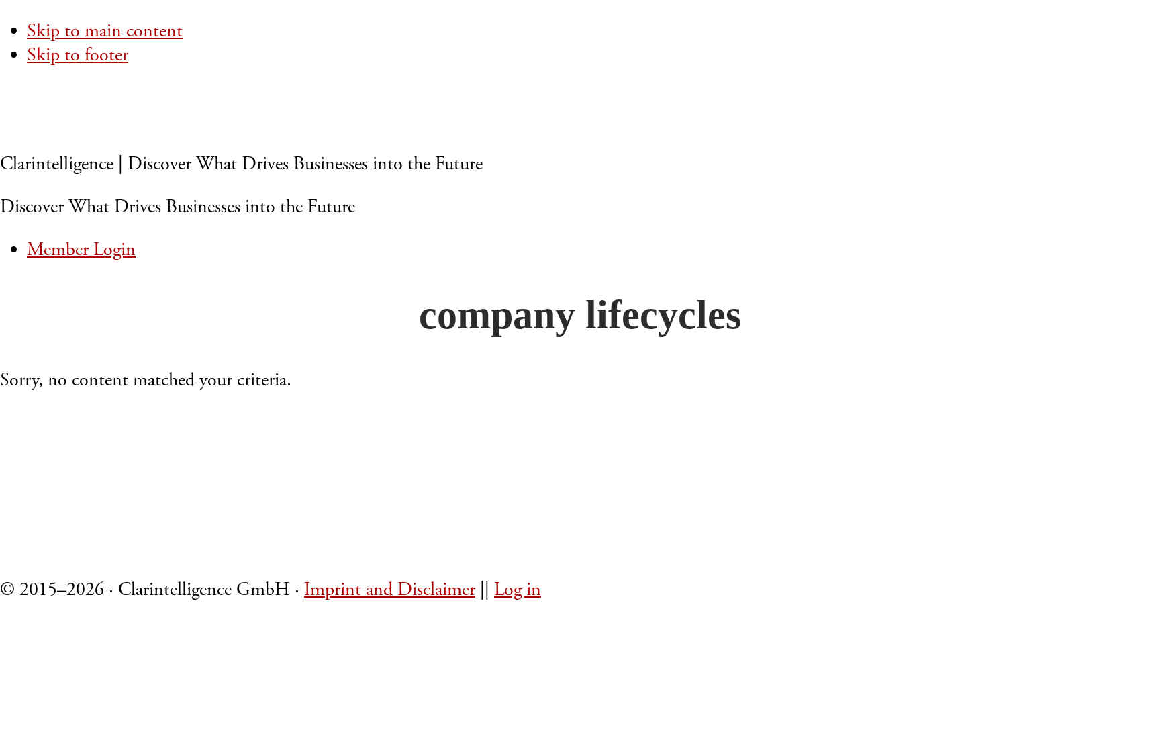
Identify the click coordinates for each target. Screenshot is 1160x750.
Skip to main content (105, 31)
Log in (517, 589)
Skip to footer (77, 55)
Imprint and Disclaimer (389, 589)
